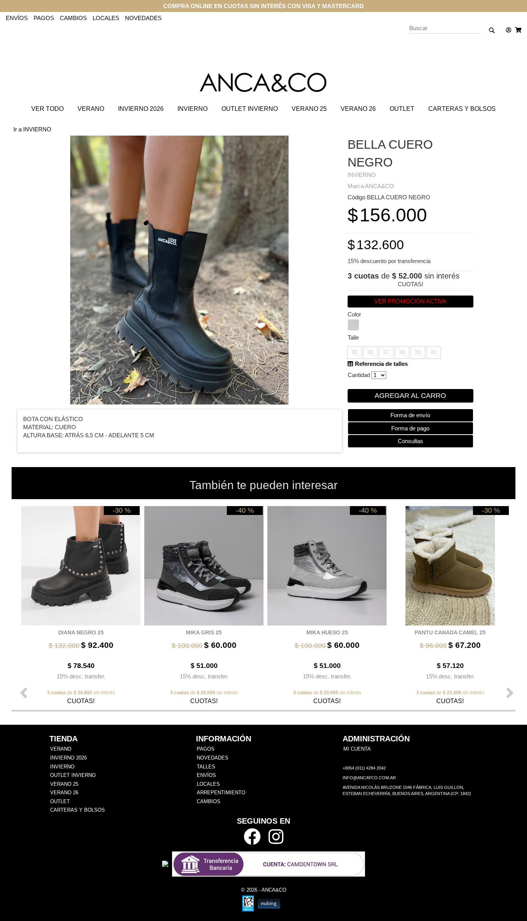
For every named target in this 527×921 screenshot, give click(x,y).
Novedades (143, 18)
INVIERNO (192, 108)
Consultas (410, 441)
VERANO (91, 108)
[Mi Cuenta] (506, 30)
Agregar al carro (410, 395)
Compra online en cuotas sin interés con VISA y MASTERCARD (263, 6)
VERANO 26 (358, 108)
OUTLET (402, 108)
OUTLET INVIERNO (249, 108)
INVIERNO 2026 (141, 108)
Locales (106, 18)
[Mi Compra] (516, 30)
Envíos (17, 18)
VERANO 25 (309, 108)
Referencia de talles (380, 364)
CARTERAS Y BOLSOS (462, 108)
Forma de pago (410, 428)
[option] (78, 605)
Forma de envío (410, 415)
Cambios (73, 18)
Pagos (44, 18)
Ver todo (47, 108)
